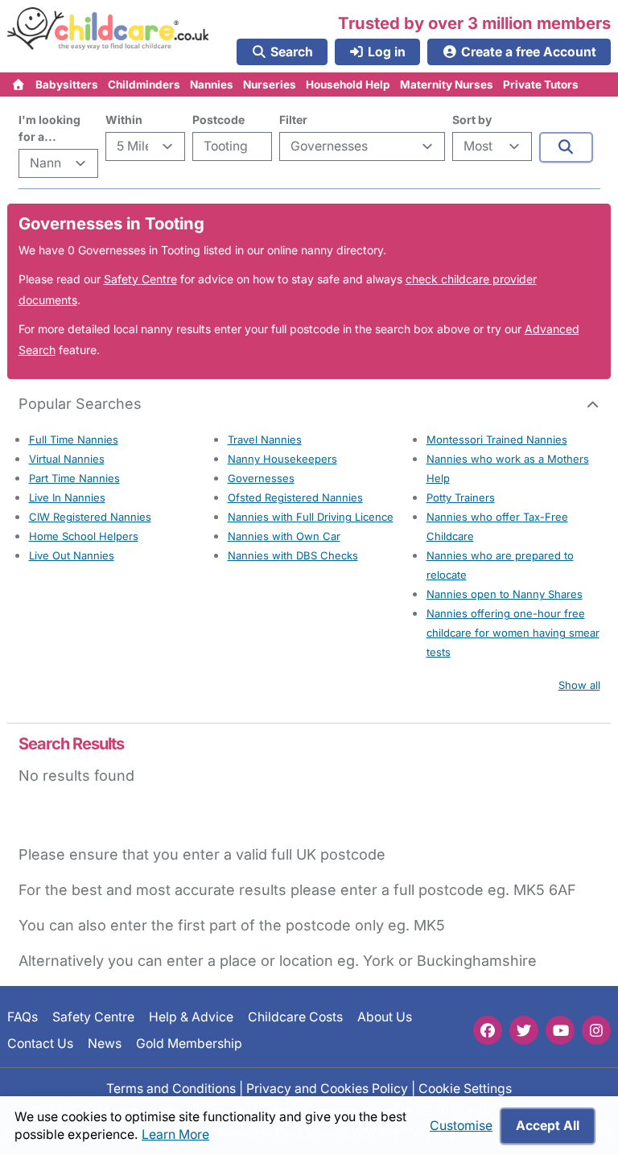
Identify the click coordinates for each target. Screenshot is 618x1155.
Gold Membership (189, 1042)
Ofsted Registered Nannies (295, 497)
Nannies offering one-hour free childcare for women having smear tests (512, 632)
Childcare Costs (295, 1017)
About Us (384, 1017)
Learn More (175, 1134)
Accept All (547, 1125)
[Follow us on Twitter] (523, 1030)
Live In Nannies (67, 497)
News (105, 1042)
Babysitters (66, 84)
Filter (293, 119)
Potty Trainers (460, 497)
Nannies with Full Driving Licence (310, 516)
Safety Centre (140, 279)
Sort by (472, 119)
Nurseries (269, 84)
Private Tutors (541, 84)
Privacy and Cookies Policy (327, 1088)
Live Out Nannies (71, 555)
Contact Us (40, 1042)
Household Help (348, 84)
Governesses (261, 478)
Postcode (218, 119)
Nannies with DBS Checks (293, 555)
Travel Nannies (265, 439)
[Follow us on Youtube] (560, 1030)
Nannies (211, 84)
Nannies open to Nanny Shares (504, 594)
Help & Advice (191, 1017)
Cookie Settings (465, 1088)
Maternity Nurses (446, 84)
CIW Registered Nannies (90, 516)
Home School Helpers (83, 536)
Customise (461, 1125)
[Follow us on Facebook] (487, 1030)
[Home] (19, 84)
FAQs (22, 1017)
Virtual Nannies (67, 458)
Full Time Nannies (73, 439)
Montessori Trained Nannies (496, 439)
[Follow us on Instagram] (596, 1030)
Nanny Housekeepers (282, 458)
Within (123, 119)
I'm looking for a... (49, 128)
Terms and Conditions (171, 1088)
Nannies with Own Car (284, 536)
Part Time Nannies (74, 478)
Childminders (144, 84)
